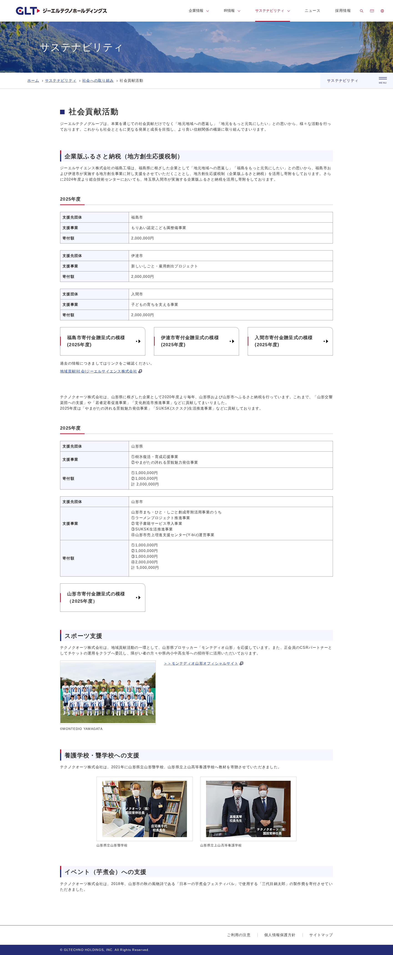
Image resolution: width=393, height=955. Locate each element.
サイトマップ (321, 935)
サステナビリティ (269, 10)
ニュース (312, 10)
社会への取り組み (98, 80)
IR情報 (229, 10)
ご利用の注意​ (239, 935)
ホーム (33, 80)
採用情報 (343, 10)
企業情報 (196, 10)
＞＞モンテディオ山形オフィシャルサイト (201, 663)
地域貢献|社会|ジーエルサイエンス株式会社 (98, 371)
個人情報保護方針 (280, 935)
